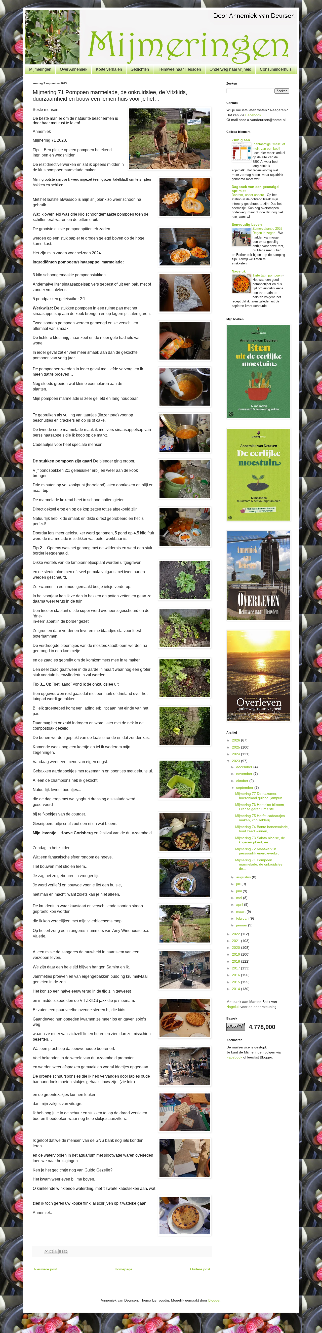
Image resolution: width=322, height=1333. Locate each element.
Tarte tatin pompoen (268, 275)
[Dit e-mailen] (46, 1251)
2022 (236, 934)
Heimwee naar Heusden (179, 69)
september (245, 788)
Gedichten (140, 69)
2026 (236, 740)
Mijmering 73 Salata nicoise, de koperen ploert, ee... (260, 840)
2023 (236, 761)
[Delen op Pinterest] (65, 1251)
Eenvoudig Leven (247, 224)
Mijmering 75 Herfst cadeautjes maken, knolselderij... (260, 818)
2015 (236, 982)
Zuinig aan (241, 140)
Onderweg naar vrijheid (230, 69)
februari (243, 918)
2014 (236, 989)
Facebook (253, 115)
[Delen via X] (56, 1251)
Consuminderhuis (276, 69)
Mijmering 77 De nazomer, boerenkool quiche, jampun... (260, 796)
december (244, 767)
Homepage (123, 1269)
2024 (236, 754)
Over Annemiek (73, 69)
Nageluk (239, 271)
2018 (236, 961)
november (244, 774)
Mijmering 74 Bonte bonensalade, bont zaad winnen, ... (262, 829)
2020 (236, 948)
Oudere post (200, 1269)
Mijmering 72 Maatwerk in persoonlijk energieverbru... (259, 851)
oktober (242, 781)
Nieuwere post (45, 1269)
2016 (236, 975)
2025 (236, 747)
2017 (236, 968)
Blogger (214, 1300)
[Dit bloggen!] (51, 1251)
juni (239, 891)
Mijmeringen (40, 69)
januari (242, 925)
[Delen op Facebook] (60, 1251)
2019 (236, 954)
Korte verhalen (109, 69)
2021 (236, 941)
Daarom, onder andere (248, 195)
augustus (244, 877)
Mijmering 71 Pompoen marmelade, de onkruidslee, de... (259, 864)
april (240, 905)
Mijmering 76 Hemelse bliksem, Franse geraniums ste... (260, 807)
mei (239, 898)
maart (241, 912)
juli (239, 884)
